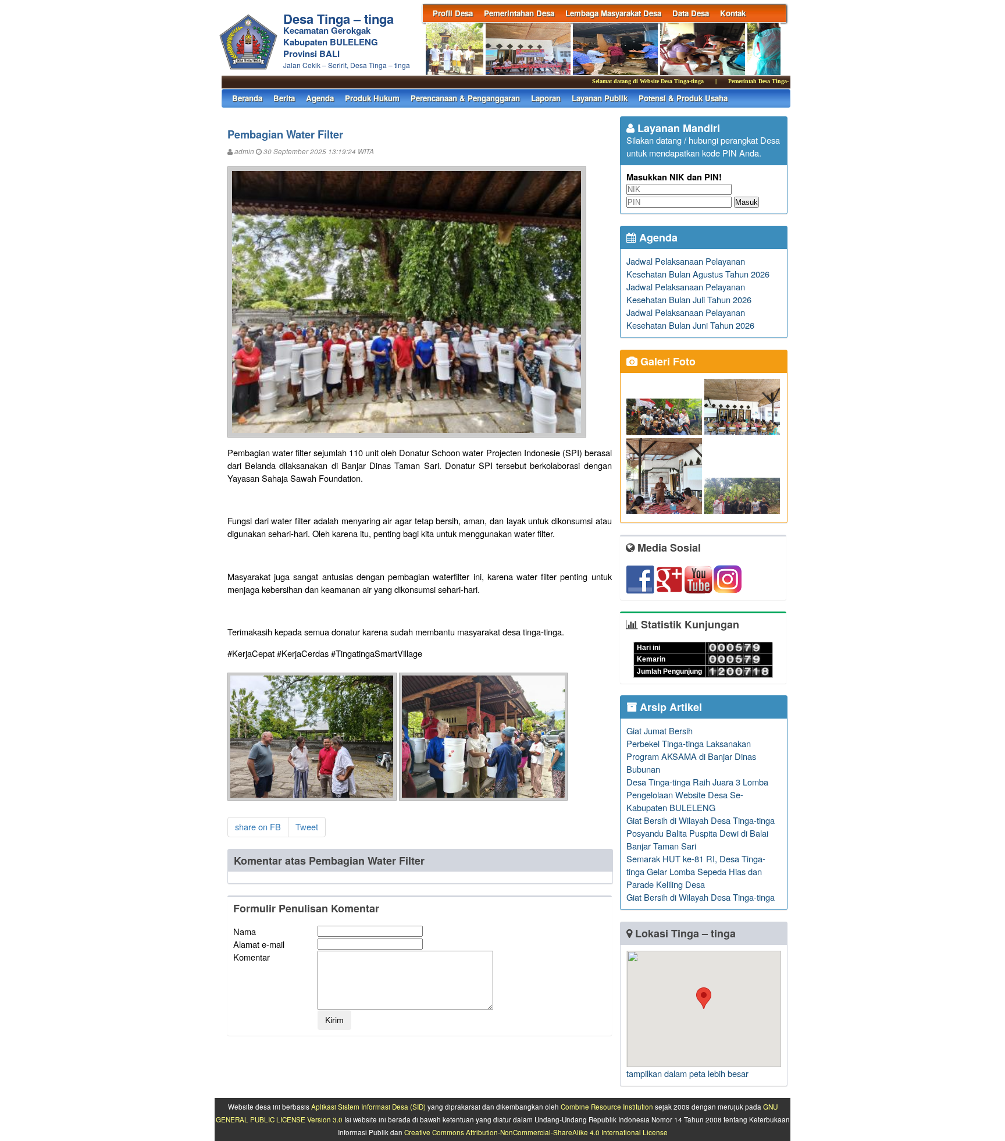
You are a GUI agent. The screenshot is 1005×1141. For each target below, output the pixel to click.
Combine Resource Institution (607, 1106)
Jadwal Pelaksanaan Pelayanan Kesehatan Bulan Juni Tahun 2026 (690, 318)
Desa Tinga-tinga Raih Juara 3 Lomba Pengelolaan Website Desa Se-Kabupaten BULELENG (697, 794)
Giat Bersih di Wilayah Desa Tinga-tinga (700, 820)
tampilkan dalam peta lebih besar (687, 1073)
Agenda (320, 98)
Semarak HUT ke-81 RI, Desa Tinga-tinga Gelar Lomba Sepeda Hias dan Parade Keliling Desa (695, 871)
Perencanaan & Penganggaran (465, 98)
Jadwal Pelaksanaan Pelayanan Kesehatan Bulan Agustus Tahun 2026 (697, 267)
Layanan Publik (600, 98)
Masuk (746, 202)
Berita (284, 98)
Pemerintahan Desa (519, 13)
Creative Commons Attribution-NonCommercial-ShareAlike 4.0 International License (536, 1132)
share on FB (258, 826)
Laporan (546, 98)
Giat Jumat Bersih (659, 730)
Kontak (733, 13)
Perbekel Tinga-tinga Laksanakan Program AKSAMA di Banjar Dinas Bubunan (691, 756)
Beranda (247, 98)
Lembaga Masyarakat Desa (613, 13)
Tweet (306, 826)
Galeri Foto (666, 361)
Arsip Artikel (669, 707)
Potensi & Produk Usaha (683, 98)
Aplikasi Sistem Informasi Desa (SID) (368, 1106)
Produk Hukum (372, 98)
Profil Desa (453, 13)
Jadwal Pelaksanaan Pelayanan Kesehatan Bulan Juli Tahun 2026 (688, 292)
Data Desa (690, 13)
